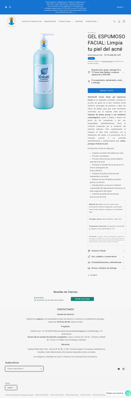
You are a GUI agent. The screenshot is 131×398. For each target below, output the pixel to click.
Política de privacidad (57, 395)
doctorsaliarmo (15, 395)
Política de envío (86, 395)
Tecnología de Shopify (26, 395)
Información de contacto (100, 395)
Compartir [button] (93, 275)
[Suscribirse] (41, 368)
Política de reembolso (41, 395)
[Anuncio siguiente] (89, 7)
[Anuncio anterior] (42, 7)
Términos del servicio (72, 395)
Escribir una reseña (82, 299)
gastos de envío (108, 61)
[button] (65, 21)
